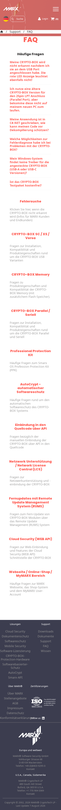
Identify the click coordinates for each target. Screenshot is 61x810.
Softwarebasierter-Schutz (15, 666)
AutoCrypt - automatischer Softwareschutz (30, 388)
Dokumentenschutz (15, 636)
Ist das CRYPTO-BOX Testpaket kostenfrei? (26, 183)
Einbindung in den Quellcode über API (30, 427)
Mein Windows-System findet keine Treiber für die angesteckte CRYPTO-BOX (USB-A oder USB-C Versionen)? (29, 166)
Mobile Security (15, 646)
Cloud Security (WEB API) (30, 539)
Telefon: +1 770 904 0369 (30, 790)
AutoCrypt (15, 672)
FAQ (30, 32)
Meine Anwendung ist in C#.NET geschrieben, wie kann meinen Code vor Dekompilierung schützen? (29, 124)
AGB (15, 703)
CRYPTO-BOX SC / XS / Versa (30, 236)
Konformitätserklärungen (15, 718)
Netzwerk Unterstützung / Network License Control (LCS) (30, 465)
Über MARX (15, 693)
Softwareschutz (15, 641)
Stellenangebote (15, 698)
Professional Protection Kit (30, 353)
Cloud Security (15, 631)
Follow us (36, 718)
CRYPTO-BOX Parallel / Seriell (30, 312)
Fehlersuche (30, 201)
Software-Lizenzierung (15, 651)
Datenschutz (15, 713)
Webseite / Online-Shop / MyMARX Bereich (30, 574)
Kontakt (30, 793)
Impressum (15, 708)
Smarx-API (15, 677)
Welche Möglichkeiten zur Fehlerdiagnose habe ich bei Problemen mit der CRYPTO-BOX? (30, 144)
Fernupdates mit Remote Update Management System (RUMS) (30, 502)
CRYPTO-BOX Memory (31, 274)
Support (15, 32)
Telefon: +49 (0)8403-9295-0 (30, 765)
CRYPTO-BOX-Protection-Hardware (15, 657)
